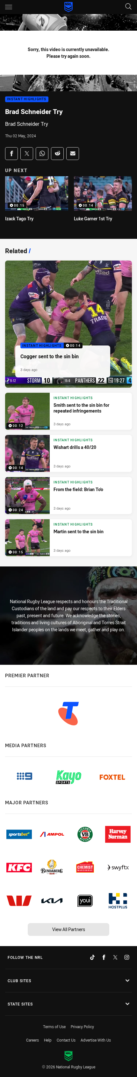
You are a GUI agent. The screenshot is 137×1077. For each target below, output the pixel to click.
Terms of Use (54, 1026)
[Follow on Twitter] (115, 957)
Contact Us (66, 1040)
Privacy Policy (82, 1026)
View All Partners (68, 929)
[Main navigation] (8, 7)
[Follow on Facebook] (103, 957)
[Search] (128, 7)
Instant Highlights (27, 99)
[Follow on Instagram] (126, 957)
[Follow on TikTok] (92, 957)
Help (48, 1040)
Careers (32, 1040)
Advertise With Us (96, 1040)
